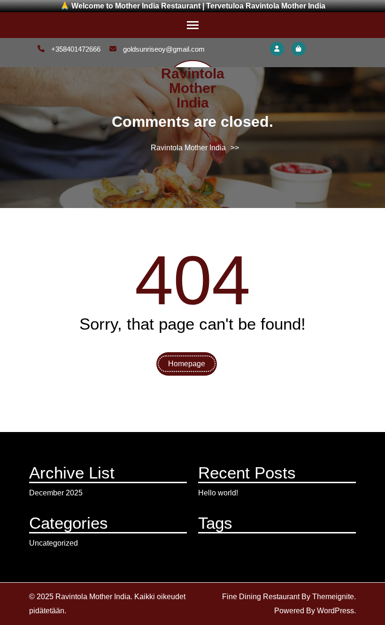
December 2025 (56, 493)
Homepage (186, 364)
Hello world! (218, 493)
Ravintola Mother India (192, 88)
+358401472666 (74, 49)
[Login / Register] (277, 49)
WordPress (335, 611)
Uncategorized (53, 543)
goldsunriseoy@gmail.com (163, 49)
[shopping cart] (299, 49)
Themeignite (333, 597)
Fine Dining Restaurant (261, 597)
